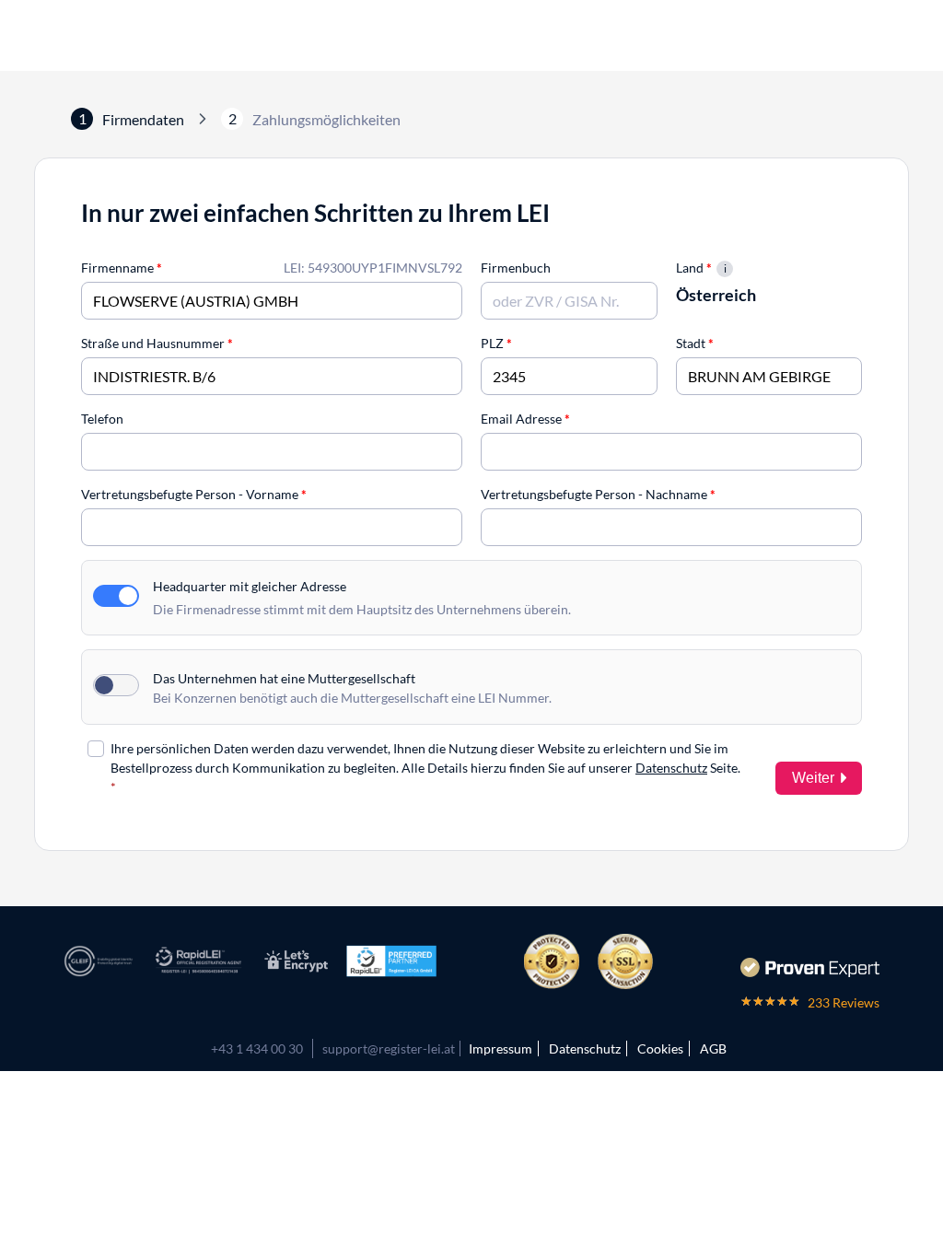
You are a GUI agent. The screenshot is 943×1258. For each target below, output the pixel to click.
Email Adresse (525, 418)
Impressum (500, 1048)
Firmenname (121, 267)
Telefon (102, 418)
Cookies (660, 1048)
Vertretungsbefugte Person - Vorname (194, 494)
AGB (713, 1048)
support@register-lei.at (388, 1048)
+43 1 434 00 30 (257, 1048)
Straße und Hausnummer (157, 343)
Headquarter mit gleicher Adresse (249, 586)
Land (694, 267)
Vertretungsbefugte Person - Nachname (598, 494)
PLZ (496, 343)
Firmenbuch (516, 267)
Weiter (813, 778)
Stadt (695, 343)
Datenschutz (671, 767)
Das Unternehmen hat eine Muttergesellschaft (284, 678)
